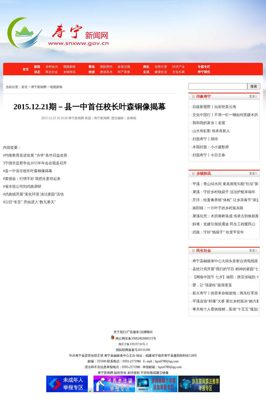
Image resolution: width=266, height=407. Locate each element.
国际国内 (106, 67)
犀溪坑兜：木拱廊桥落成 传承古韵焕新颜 (225, 216)
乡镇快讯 (69, 72)
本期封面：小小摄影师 (210, 147)
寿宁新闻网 (38, 87)
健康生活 (161, 72)
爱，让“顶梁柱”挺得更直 (211, 285)
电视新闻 (56, 87)
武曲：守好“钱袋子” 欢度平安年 (217, 232)
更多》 (253, 96)
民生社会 (51, 72)
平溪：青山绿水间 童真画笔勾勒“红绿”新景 (226, 184)
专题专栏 (204, 67)
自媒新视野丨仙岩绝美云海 (213, 107)
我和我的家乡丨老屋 (208, 123)
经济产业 (178, 67)
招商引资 (161, 67)
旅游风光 (106, 72)
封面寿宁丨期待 (204, 139)
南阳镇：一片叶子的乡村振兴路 (217, 208)
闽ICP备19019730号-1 (133, 344)
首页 (26, 69)
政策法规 (124, 67)
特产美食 (124, 72)
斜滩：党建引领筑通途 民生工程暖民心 (223, 224)
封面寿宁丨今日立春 (208, 155)
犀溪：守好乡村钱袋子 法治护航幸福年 (223, 192)
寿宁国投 (204, 72)
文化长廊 (178, 72)
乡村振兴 (51, 67)
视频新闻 (69, 67)
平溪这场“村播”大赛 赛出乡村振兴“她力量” (226, 301)
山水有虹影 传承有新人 (210, 131)
